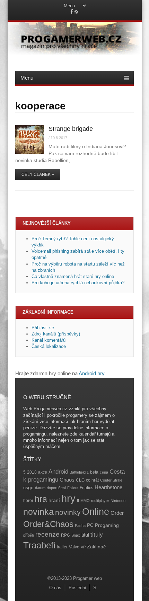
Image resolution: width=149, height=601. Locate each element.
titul (85, 535)
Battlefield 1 (79, 472)
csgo (28, 487)
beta (94, 472)
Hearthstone (108, 487)
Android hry (92, 373)
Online (95, 511)
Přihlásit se (43, 327)
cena (104, 472)
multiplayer (100, 501)
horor (28, 500)
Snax (75, 535)
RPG (65, 535)
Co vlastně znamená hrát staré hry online (73, 276)
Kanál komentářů (48, 340)
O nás (55, 587)
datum (40, 488)
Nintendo (118, 501)
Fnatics (86, 487)
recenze (47, 534)
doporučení (56, 488)
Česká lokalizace (49, 346)
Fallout (72, 488)
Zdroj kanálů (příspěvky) (56, 334)
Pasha (80, 525)
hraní (54, 500)
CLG (80, 480)
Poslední (77, 587)
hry (68, 498)
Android (58, 471)
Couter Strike (111, 480)
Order (117, 513)
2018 (32, 472)
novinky (68, 512)
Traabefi (39, 545)
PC (90, 525)
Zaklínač (96, 546)
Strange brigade (71, 128)
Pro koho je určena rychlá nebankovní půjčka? (79, 282)
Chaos (67, 480)
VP (83, 547)
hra (41, 499)
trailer (62, 547)
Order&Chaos (48, 524)
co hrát (92, 480)
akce (42, 472)
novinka (38, 512)
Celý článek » (37, 174)
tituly (96, 534)
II (78, 501)
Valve (74, 547)
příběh (28, 535)
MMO (85, 501)
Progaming (107, 525)
